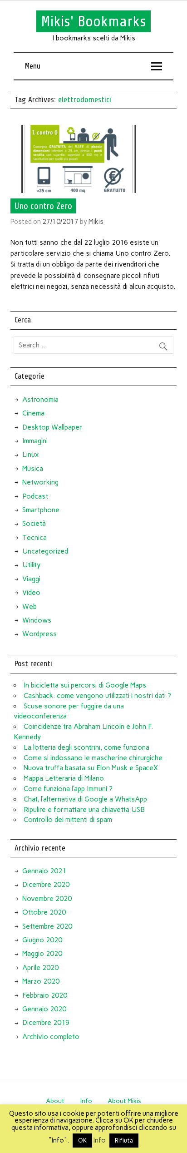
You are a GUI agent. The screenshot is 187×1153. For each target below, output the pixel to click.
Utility (31, 565)
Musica (32, 469)
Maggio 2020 (42, 954)
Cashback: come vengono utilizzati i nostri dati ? (97, 696)
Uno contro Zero (43, 206)
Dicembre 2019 (45, 1023)
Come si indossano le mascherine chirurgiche (93, 758)
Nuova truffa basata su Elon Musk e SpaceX (91, 768)
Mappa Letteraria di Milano (64, 778)
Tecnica (34, 538)
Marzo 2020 (40, 981)
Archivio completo (50, 1037)
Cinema (33, 413)
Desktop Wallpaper (52, 427)
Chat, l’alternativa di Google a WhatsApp (85, 799)
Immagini (35, 441)
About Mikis (124, 1100)
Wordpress (39, 634)
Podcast (35, 496)
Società (34, 524)
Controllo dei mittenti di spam (68, 820)
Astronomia (40, 400)
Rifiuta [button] (124, 1140)
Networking (40, 482)
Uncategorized (45, 551)
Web (29, 607)
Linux (30, 454)
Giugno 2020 (42, 940)
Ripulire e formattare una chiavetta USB (84, 810)
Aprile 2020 (40, 968)
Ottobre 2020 (44, 912)
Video (31, 593)
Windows (36, 620)
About (55, 1100)
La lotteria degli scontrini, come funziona (86, 747)
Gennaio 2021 (44, 871)
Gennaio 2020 (44, 1009)
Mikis (96, 222)
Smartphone (40, 510)
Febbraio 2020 (44, 995)
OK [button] (82, 1140)
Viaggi (31, 579)
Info (86, 1100)
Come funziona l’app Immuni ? (68, 789)
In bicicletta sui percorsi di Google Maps (85, 685)
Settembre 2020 (47, 926)
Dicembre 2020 (45, 885)
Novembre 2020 (47, 899)
